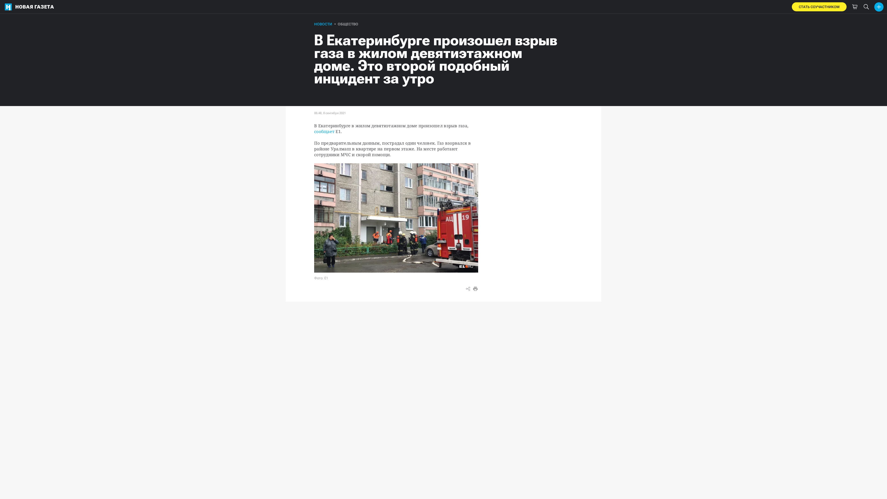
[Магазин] (854, 7)
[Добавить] (879, 7)
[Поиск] (866, 7)
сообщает (324, 131)
